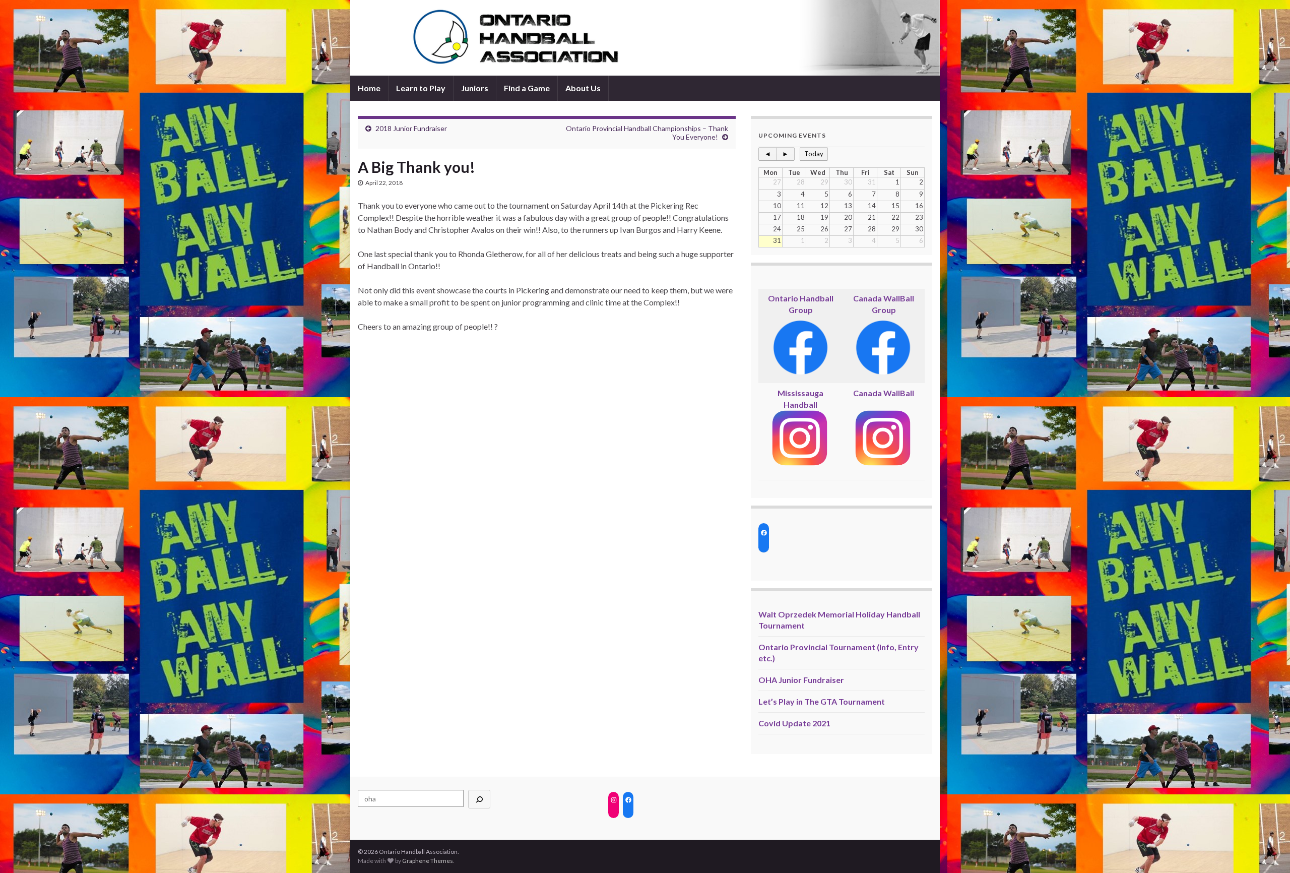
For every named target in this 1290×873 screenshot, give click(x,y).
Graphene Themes (427, 860)
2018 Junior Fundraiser (411, 128)
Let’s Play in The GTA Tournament (821, 701)
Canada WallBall (883, 393)
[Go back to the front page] (645, 38)
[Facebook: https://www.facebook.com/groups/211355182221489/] (763, 532)
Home (369, 88)
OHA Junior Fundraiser (801, 679)
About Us (583, 88)
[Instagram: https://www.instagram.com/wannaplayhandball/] (613, 799)
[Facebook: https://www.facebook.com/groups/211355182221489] (628, 799)
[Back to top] (1267, 850)
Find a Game (527, 88)
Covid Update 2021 (794, 723)
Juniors (474, 88)
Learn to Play (420, 88)
